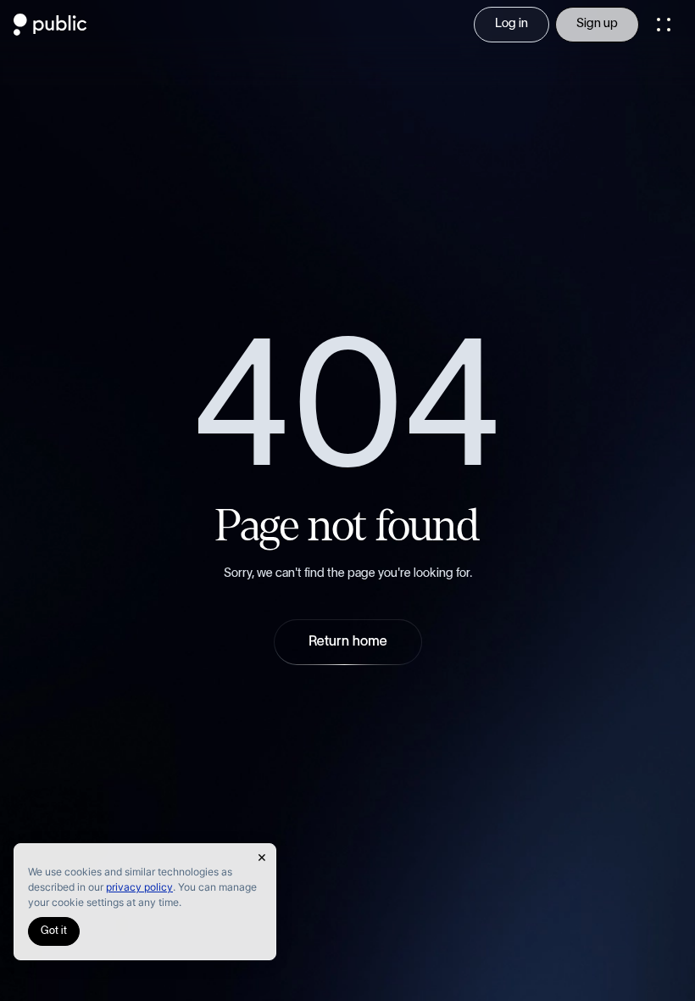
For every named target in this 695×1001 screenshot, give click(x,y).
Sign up (597, 24)
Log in (511, 24)
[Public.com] (50, 30)
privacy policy (139, 887)
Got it (54, 931)
